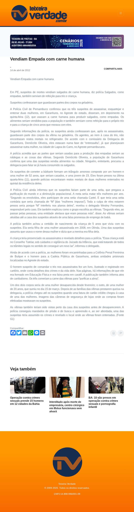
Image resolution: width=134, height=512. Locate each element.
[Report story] (120, 333)
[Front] (38, 13)
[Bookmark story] (113, 333)
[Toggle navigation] (121, 13)
